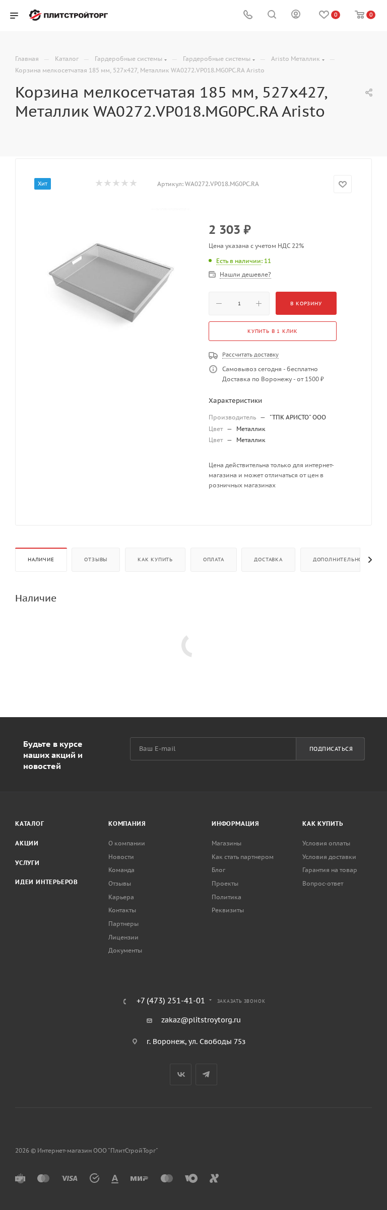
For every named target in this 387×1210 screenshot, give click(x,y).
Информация (236, 823)
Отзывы (95, 559)
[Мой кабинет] (295, 15)
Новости (121, 856)
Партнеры (123, 923)
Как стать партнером (243, 856)
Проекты (225, 883)
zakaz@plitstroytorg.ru (201, 1019)
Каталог (29, 823)
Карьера (121, 897)
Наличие (41, 559)
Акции (27, 843)
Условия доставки (329, 856)
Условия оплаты (326, 843)
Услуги (27, 863)
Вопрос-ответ (322, 883)
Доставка (268, 559)
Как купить (155, 559)
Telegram (206, 1074)
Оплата (213, 559)
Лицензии (123, 937)
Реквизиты (228, 910)
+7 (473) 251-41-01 (171, 1001)
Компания (127, 823)
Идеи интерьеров (46, 882)
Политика (226, 897)
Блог (218, 870)
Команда (121, 870)
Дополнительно (337, 559)
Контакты (122, 910)
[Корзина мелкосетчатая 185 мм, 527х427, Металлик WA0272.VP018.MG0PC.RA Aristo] (114, 283)
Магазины (226, 843)
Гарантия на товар (329, 870)
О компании (126, 843)
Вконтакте (180, 1074)
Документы (125, 950)
